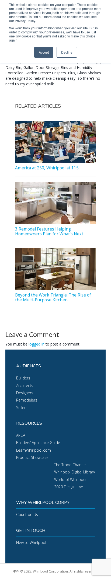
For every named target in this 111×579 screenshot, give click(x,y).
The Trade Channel (70, 464)
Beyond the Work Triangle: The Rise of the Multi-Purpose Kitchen (53, 297)
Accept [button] (44, 52)
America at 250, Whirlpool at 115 (47, 168)
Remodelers (26, 400)
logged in (36, 344)
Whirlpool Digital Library (74, 472)
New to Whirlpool (31, 542)
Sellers (21, 407)
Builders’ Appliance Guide (38, 442)
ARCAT (21, 435)
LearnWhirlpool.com (33, 450)
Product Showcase (32, 457)
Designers (24, 392)
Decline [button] (66, 52)
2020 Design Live (68, 486)
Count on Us (27, 514)
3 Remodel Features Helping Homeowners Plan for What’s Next (49, 231)
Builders (23, 378)
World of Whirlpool (70, 479)
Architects (24, 385)
